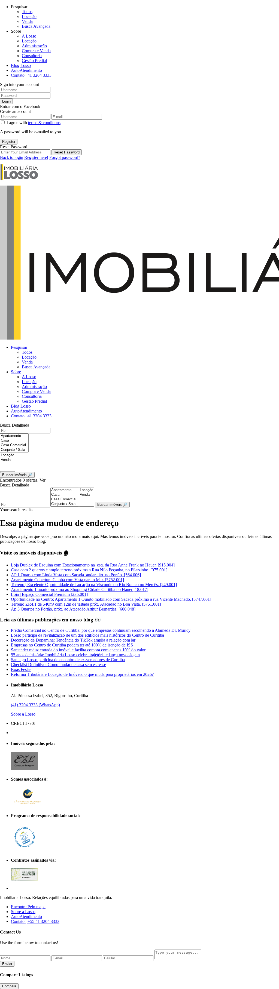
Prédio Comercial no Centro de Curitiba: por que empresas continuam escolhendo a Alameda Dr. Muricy (100, 630)
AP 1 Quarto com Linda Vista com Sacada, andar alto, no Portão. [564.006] (76, 574)
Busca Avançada (36, 26)
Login (6, 101)
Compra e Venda (36, 50)
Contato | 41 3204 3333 (31, 75)
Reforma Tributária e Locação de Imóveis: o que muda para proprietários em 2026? (82, 674)
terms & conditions (44, 122)
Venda (27, 21)
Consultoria (32, 55)
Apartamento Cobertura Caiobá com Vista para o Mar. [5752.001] (67, 579)
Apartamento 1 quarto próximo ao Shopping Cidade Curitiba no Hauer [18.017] (79, 589)
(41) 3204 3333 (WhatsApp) (35, 705)
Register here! (36, 157)
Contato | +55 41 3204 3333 (35, 921)
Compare (9, 986)
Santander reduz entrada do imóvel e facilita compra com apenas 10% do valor (78, 650)
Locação (29, 16)
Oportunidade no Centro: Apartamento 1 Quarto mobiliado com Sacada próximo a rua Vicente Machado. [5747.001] (111, 599)
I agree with (33, 122)
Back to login (11, 157)
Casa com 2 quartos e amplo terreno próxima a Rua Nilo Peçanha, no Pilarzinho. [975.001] (89, 570)
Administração (34, 46)
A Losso (29, 36)
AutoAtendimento (26, 70)
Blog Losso (21, 65)
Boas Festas (21, 669)
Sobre (16, 371)
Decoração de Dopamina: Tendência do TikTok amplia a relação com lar (73, 640)
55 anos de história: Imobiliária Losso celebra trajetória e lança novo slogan (75, 654)
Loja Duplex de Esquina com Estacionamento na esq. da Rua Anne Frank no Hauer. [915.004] (93, 565)
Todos (27, 11)
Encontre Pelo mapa (28, 906)
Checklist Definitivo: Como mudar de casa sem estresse (58, 664)
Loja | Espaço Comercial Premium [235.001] (49, 594)
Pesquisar (19, 347)
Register (8, 142)
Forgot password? (64, 157)
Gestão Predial (34, 60)
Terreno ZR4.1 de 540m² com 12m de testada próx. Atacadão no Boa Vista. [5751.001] (86, 604)
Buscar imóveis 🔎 (112, 505)
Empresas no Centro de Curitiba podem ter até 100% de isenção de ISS (72, 645)
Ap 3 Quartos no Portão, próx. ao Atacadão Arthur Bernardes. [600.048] (73, 609)
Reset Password (67, 152)
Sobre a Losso (23, 714)
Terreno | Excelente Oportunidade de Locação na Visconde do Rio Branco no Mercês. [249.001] (94, 584)
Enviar (7, 964)
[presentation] (14, 436)
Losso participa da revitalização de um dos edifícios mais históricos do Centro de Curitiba (87, 635)
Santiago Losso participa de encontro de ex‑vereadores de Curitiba (68, 659)
